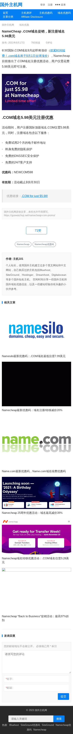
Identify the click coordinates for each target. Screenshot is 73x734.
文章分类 (8, 16)
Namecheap (23, 244)
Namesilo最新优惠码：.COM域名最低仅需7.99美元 (34, 356)
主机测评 (26, 12)
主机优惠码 (45, 12)
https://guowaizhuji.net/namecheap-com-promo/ (29, 215)
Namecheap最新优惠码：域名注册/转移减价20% (32, 410)
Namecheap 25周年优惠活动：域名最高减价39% (32, 512)
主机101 (18, 258)
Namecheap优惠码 (44, 244)
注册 (50, 4)
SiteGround (48, 725)
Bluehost (14, 725)
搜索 (59, 718)
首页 (5, 12)
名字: (9, 678)
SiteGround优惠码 (30, 725)
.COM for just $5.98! (35, 196)
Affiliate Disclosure (29, 16)
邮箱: (9, 687)
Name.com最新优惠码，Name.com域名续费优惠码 (34, 471)
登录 (42, 4)
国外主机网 (11, 4)
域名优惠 (24, 24)
